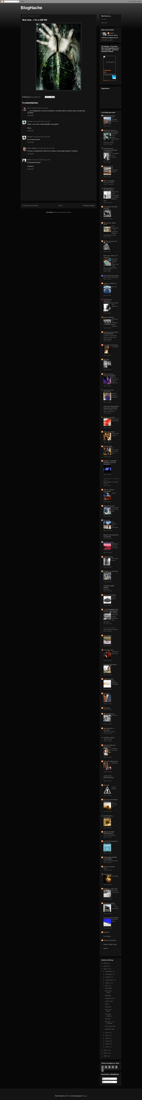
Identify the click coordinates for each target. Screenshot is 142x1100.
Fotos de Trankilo (110, 595)
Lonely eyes (109, 1001)
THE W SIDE (108, 446)
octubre (108, 977)
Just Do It (114, 715)
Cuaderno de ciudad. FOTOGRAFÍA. (111, 333)
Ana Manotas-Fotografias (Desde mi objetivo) (110, 150)
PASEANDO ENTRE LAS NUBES (110, 858)
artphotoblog (108, 557)
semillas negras (109, 737)
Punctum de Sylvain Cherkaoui (111, 800)
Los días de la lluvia (111, 345)
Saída (107, 1004)
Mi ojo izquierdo (109, 866)
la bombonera (108, 650)
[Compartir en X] (50, 97)
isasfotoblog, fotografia (108, 816)
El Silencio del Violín (111, 571)
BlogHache (31, 7)
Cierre (105, 868)
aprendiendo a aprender (109, 729)
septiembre (109, 980)
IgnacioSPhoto (109, 317)
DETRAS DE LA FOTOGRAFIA (109, 189)
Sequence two (109, 1029)
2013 (105, 969)
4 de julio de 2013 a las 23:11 (39, 108)
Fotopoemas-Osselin (111, 917)
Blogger (84, 1096)
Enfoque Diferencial (111, 761)
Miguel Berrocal (109, 506)
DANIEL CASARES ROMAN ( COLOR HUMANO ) (110, 462)
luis (28, 108)
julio (106, 985)
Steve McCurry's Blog (111, 276)
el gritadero (108, 874)
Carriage (108, 995)
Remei (106, 948)
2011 (105, 1053)
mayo (107, 1035)
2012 (105, 1050)
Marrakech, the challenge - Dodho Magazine (115, 322)
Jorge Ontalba (109, 679)
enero (107, 1047)
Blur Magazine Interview (111, 629)
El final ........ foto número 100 (115, 906)
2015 (105, 963)
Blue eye (114, 286)
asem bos (106, 589)
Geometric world (108, 991)
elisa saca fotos (109, 432)
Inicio (60, 205)
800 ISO (106, 359)
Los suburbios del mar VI (115, 119)
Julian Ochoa (108, 166)
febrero (108, 1044)
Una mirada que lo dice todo (115, 509)
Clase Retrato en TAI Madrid (115, 682)
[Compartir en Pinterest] (54, 97)
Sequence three (108, 1010)
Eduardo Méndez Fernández (109, 746)
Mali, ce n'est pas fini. (114, 804)
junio (107, 1032)
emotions (107, 708)
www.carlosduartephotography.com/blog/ (111, 407)
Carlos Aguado (32, 148)
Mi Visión (107, 520)
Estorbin (107, 932)
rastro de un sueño (109, 731)
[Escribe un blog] (48, 97)
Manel (29, 160)
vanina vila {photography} (109, 776)
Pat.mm (29, 121)
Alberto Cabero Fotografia (109, 490)
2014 (105, 966)
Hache (112, 33)
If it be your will (110, 1026)
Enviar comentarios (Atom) (63, 212)
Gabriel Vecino (109, 542)
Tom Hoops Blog (109, 628)
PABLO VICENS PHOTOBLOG (109, 832)
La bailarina (115, 346)
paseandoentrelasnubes (111, 861)
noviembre (109, 974)
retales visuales (109, 417)
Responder (30, 115)
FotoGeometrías (109, 903)
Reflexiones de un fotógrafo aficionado (111, 131)
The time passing (108, 1015)
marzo (107, 1041)
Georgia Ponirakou (110, 664)
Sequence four (110, 998)
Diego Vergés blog (110, 944)
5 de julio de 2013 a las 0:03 (41, 121)
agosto (107, 983)
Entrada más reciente (30, 205)
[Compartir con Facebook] (52, 97)
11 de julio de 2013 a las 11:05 (41, 160)
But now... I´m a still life (109, 1022)
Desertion (108, 1007)
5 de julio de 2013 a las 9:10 (46, 148)
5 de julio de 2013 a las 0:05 (41, 137)
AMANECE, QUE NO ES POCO (115, 545)
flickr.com (104, 22)
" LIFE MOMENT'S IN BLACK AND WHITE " (111, 610)
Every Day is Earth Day (111, 277)
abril (107, 1038)
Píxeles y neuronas (110, 241)
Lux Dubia (107, 936)
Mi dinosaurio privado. (115, 169)
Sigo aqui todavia (109, 182)
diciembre (108, 971)
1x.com (103, 19)
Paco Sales (107, 635)
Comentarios (108, 1082)
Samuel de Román (110, 940)
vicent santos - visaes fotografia (109, 374)
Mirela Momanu (109, 714)
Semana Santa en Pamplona (115, 395)
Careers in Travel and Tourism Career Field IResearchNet (110, 337)
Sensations (108, 988)
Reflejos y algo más (110, 889)
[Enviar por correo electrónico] (46, 97)
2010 (105, 1056)
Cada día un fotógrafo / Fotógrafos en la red (111, 301)
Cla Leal (106, 693)
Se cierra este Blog (109, 835)
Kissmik (106, 785)
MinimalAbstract (109, 116)
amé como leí (108, 739)
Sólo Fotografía (109, 181)
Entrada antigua (89, 205)
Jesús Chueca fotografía (109, 391)
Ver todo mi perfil (106, 40)
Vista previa (106, 80)
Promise (107, 1019)
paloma (114, 493)
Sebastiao (115, 763)
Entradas (107, 1079)
